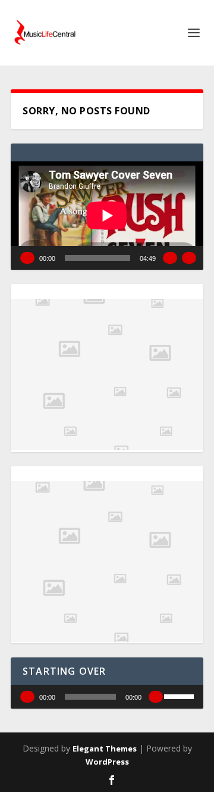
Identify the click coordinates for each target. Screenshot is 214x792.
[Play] (27, 258)
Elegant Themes (105, 748)
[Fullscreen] (189, 258)
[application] (107, 215)
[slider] (180, 695)
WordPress (107, 761)
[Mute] (170, 258)
